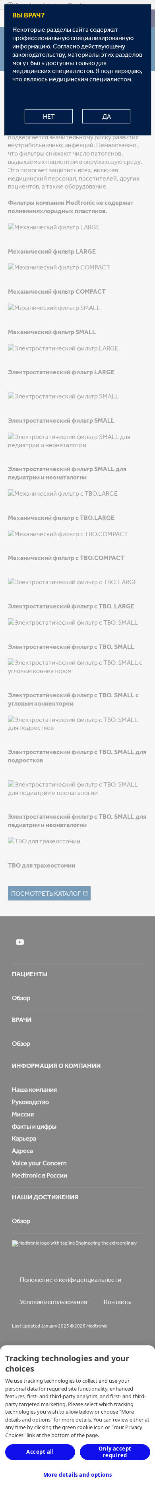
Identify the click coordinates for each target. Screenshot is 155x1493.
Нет (49, 116)
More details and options (77, 1474)
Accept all (40, 1451)
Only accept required (115, 1452)
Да (106, 116)
